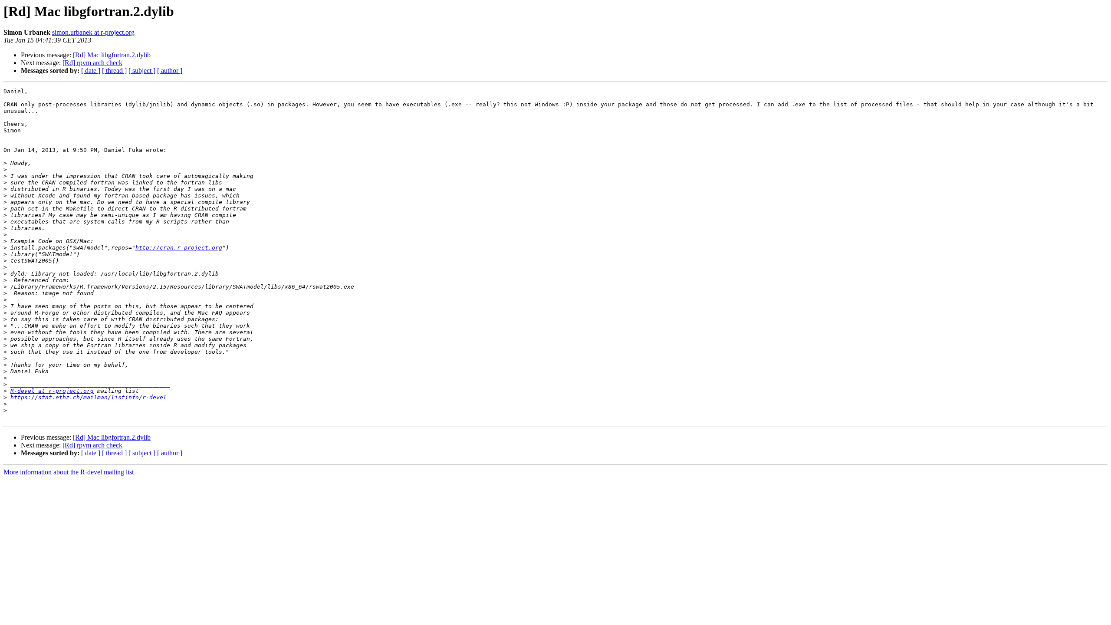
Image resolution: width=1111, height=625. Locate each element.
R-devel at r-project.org (52, 391)
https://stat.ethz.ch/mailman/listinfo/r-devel (88, 397)
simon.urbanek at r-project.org (93, 32)
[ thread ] (114, 70)
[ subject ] (141, 70)
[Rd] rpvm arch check (92, 62)
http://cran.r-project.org (178, 247)
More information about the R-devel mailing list (68, 472)
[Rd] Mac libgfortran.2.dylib (112, 55)
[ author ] (169, 70)
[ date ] (90, 70)
